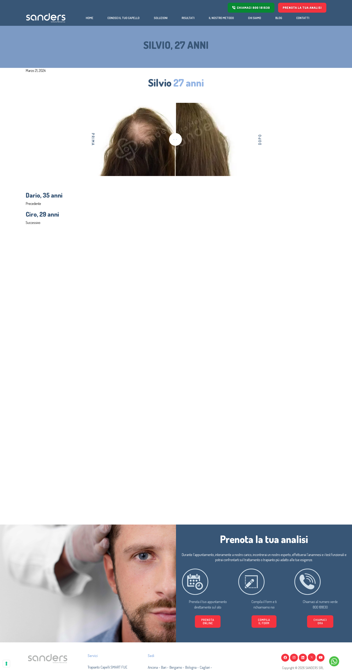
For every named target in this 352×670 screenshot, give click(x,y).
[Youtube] (320, 658)
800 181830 (320, 607)
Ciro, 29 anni (42, 214)
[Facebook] (285, 658)
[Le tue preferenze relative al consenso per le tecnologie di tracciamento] (6, 663)
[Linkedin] (303, 658)
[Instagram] (294, 658)
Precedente (33, 203)
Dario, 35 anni (44, 195)
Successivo (33, 222)
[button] (264, 621)
